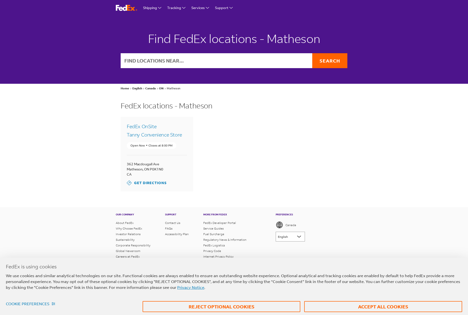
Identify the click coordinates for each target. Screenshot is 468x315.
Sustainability (125, 240)
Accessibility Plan (177, 234)
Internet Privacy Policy (218, 256)
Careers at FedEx (128, 256)
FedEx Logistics (214, 245)
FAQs (169, 228)
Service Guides (213, 228)
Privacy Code (212, 251)
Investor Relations (128, 234)
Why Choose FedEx (129, 228)
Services (198, 7)
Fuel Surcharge (213, 234)
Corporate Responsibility (133, 245)
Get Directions (147, 182)
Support (221, 7)
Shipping (150, 7)
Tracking (174, 7)
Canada (290, 225)
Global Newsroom (128, 251)
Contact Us (172, 223)
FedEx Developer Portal (219, 223)
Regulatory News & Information (224, 240)
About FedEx (125, 223)
